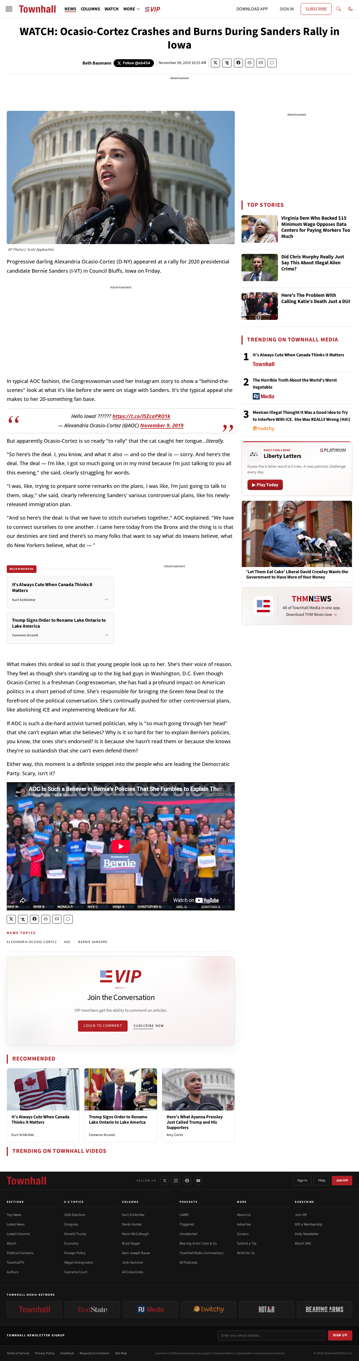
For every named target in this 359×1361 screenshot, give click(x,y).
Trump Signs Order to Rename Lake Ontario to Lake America (118, 1119)
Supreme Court (75, 1272)
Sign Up (340, 1335)
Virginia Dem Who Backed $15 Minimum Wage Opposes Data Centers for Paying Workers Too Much (315, 227)
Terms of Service (18, 1353)
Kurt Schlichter (22, 1134)
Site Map (121, 1353)
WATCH (112, 9)
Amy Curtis (175, 1134)
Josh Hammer (132, 1262)
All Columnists (132, 1272)
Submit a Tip (246, 1243)
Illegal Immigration (78, 1262)
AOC (67, 942)
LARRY (184, 1214)
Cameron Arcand (102, 1134)
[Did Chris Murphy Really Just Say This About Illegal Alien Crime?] (259, 267)
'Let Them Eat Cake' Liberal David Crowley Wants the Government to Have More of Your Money (297, 574)
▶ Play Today (265, 485)
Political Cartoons (20, 1253)
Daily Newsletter (307, 1233)
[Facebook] (187, 1180)
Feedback (67, 1353)
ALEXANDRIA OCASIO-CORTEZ (32, 942)
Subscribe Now (149, 1025)
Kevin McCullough (135, 1233)
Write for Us (246, 1253)
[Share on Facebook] (238, 63)
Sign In (302, 1180)
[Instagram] (175, 1180)
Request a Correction (94, 1353)
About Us (243, 1214)
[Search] (338, 9)
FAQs (321, 1180)
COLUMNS (90, 9)
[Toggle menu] (9, 9)
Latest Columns (18, 1233)
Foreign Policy (75, 1253)
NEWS (70, 9)
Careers (242, 1233)
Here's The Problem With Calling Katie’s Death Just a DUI (315, 298)
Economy (71, 1243)
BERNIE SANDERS (92, 942)
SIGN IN (287, 9)
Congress (71, 1224)
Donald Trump (75, 1233)
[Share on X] (215, 63)
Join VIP (342, 1180)
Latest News (15, 1224)
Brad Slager (131, 1243)
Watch (11, 1243)
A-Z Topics (74, 1202)
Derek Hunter (132, 1224)
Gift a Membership (308, 1224)
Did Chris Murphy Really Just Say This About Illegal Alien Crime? (312, 263)
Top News (14, 1214)
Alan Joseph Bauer (136, 1253)
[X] (164, 1180)
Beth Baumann (96, 63)
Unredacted (188, 1233)
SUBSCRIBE (316, 9)
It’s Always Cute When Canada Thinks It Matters (40, 1119)
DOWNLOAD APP (252, 9)
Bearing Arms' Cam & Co (198, 1243)
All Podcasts (188, 1262)
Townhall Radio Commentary (202, 1253)
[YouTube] (198, 1180)
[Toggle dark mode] (351, 9)
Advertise (244, 1224)
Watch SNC (303, 1243)
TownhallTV (15, 1262)
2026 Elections (74, 1214)
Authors (13, 1272)
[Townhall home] (26, 1181)
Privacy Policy (45, 1353)
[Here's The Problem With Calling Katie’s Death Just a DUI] (259, 306)
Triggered (187, 1224)
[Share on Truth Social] (227, 63)
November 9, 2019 (161, 425)
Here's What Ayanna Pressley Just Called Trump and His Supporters (195, 1122)
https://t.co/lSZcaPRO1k (141, 416)
